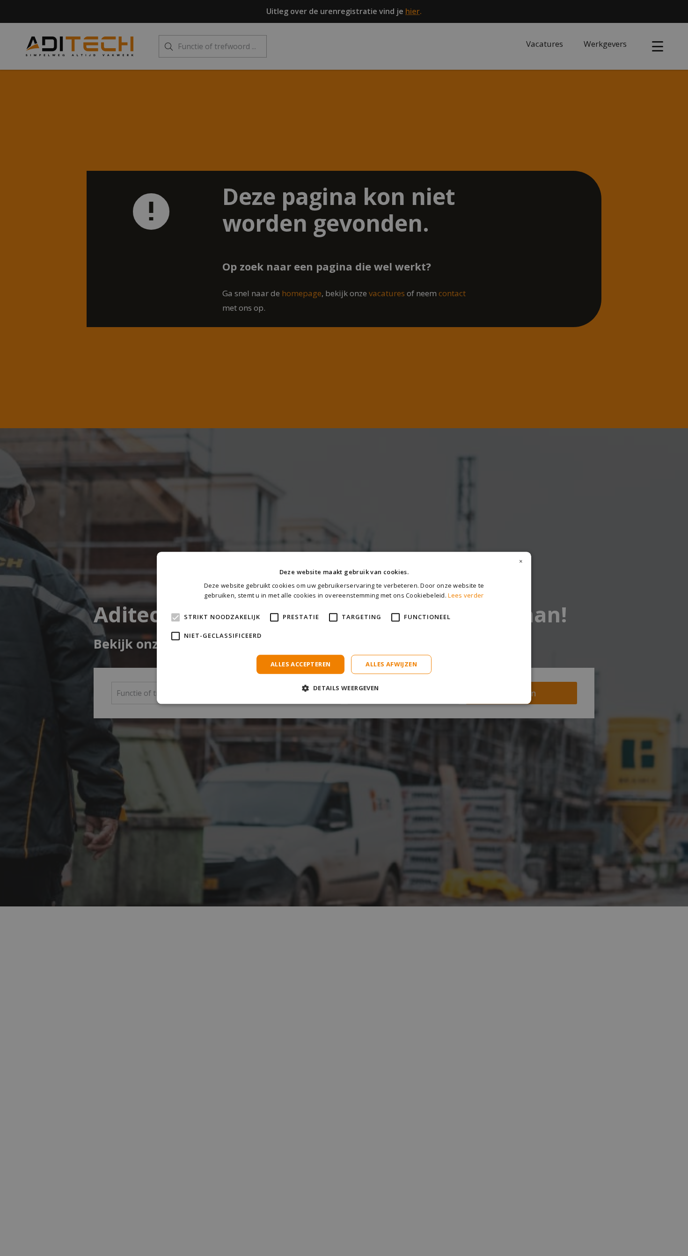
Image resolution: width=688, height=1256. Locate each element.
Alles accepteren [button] (300, 664)
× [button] (521, 561)
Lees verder (465, 595)
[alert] (344, 628)
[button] (344, 688)
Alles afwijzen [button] (391, 664)
